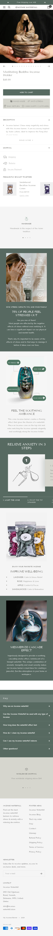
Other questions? (10, 749)
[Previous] (4, 66)
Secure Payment (15, 169)
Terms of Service (36, 847)
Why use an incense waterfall (15, 706)
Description (9, 120)
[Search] (9, 7)
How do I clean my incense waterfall (19, 733)
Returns (12, 163)
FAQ (31, 824)
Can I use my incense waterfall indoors (20, 741)
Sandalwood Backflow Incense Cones (28, 185)
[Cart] (48, 7)
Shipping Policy (35, 842)
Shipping (7, 148)
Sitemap (32, 833)
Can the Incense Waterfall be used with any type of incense (25, 715)
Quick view (24, 196)
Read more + (26, 140)
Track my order (35, 819)
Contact (32, 828)
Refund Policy (35, 838)
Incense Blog (34, 814)
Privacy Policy (35, 852)
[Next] (49, 66)
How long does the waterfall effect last (20, 725)
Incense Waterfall (37, 810)
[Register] (41, 874)
